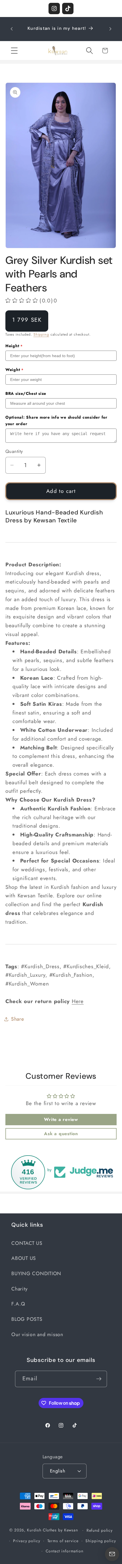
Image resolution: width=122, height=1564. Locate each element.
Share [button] (17, 1019)
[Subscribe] (99, 1379)
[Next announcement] (110, 29)
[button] (14, 50)
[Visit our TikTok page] (67, 8)
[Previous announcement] (11, 29)
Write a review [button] (61, 1119)
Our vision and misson (37, 1334)
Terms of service (63, 1541)
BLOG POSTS (27, 1319)
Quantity (14, 451)
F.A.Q (18, 1303)
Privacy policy (26, 1541)
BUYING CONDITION (36, 1273)
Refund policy (100, 1530)
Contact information (64, 1551)
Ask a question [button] (61, 1133)
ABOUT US (23, 1258)
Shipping (41, 334)
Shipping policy (100, 1541)
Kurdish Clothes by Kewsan (52, 1530)
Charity (19, 1288)
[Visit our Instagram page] (54, 8)
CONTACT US (27, 1243)
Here (78, 1001)
